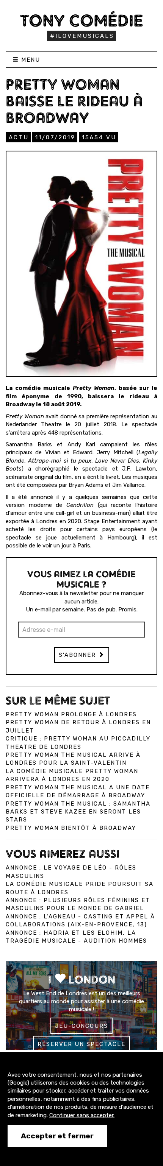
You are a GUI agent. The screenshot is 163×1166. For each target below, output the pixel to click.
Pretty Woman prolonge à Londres (71, 714)
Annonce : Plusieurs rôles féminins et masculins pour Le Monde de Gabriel (78, 904)
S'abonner (78, 655)
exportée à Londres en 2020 (43, 521)
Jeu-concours (81, 1026)
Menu (29, 59)
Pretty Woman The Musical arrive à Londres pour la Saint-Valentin (73, 758)
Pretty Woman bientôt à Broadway (71, 828)
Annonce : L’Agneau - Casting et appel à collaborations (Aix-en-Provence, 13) (80, 920)
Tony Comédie (81, 20)
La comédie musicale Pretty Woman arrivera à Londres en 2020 (72, 775)
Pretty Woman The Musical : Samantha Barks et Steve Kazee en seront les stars (78, 811)
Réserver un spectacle (81, 1044)
